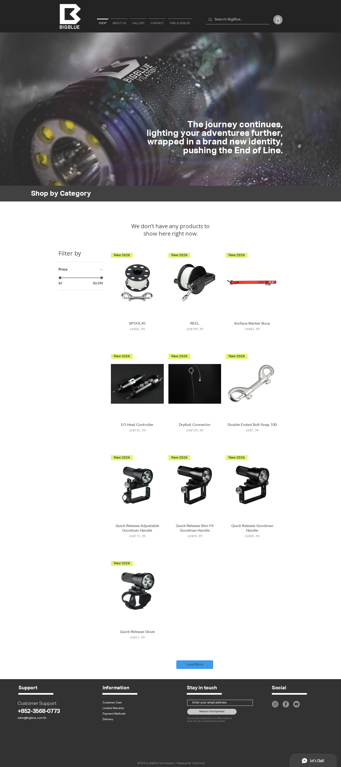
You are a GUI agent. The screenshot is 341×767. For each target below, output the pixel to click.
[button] (278, 19)
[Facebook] (286, 704)
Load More (195, 664)
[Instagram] (275, 704)
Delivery (108, 719)
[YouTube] (296, 704)
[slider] (60, 278)
